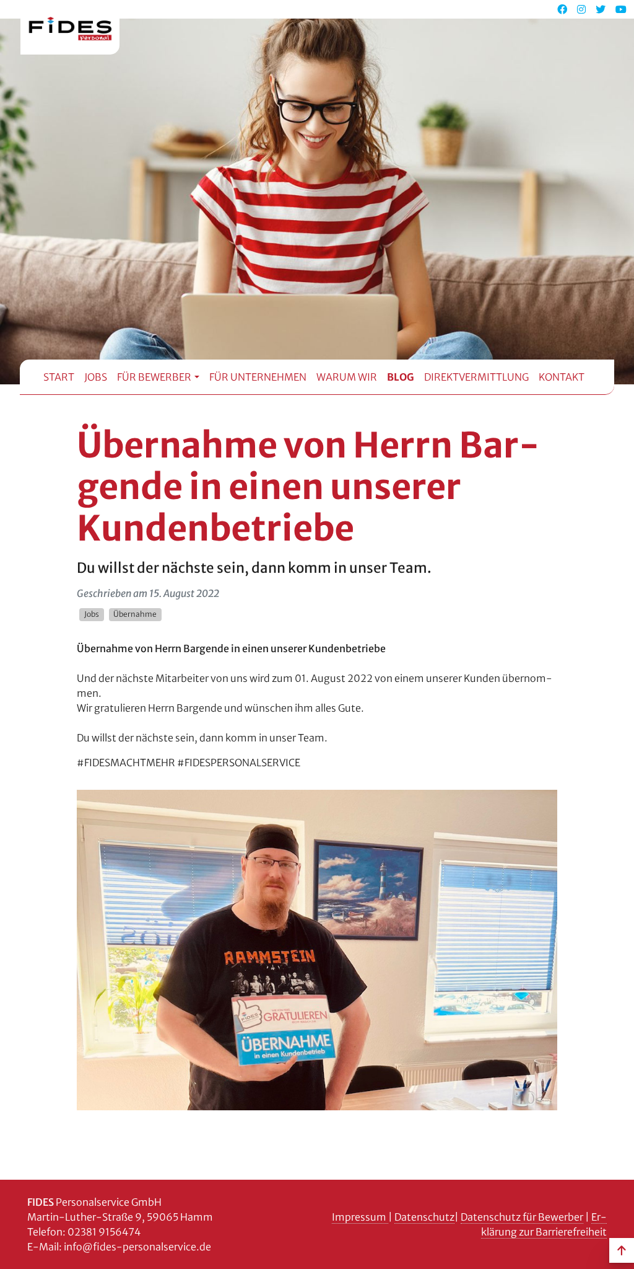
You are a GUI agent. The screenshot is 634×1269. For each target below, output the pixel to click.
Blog (400, 377)
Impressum (360, 1217)
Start (58, 377)
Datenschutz (424, 1217)
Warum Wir (346, 377)
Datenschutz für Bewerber (522, 1217)
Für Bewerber (154, 377)
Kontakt (561, 377)
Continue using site (307, 63)
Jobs (95, 377)
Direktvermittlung (476, 377)
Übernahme (135, 614)
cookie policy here (515, 20)
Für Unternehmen (257, 377)
